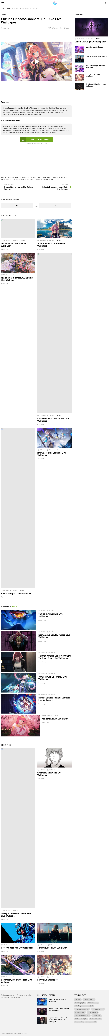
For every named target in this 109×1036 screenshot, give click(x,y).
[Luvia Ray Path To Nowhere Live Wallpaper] (54, 333)
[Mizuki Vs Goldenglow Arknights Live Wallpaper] (18, 263)
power (97, 1015)
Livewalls (80, 1012)
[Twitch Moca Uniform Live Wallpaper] (18, 228)
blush (18, 177)
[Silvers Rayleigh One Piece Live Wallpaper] (18, 965)
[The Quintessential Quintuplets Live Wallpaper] (18, 828)
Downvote (55, 205)
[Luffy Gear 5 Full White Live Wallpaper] (79, 77)
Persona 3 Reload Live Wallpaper (17, 948)
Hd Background (82, 1009)
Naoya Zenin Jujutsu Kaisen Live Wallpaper (59, 1009)
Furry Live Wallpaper (47, 980)
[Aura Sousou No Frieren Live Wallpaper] (54, 228)
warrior (80, 1022)
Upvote (17, 205)
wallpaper (55, 179)
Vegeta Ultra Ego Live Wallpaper (90, 42)
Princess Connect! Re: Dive (23, 179)
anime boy (90, 999)
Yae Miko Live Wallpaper (94, 47)
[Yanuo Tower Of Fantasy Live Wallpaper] (18, 683)
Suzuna (45, 179)
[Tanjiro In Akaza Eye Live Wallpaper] (18, 620)
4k (3, 177)
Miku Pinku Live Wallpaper (55, 719)
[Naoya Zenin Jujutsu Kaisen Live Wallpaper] (18, 641)
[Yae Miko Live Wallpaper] (79, 49)
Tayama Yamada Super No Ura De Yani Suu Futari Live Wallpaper (54, 657)
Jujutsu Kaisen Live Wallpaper (52, 948)
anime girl (80, 1003)
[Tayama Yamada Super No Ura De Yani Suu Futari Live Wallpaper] (18, 662)
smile (38, 179)
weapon (91, 1022)
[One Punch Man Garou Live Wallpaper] (79, 86)
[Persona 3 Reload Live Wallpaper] (18, 933)
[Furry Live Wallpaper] (54, 965)
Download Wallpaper (39, 140)
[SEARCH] (106, 3)
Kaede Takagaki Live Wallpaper (16, 593)
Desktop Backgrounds (84, 1006)
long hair (46, 177)
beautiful (10, 177)
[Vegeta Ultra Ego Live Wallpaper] (91, 27)
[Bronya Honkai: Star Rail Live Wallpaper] (54, 438)
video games (81, 1019)
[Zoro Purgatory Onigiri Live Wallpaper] (79, 68)
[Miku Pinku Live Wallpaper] (20, 725)
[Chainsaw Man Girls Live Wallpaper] (54, 758)
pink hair (6, 179)
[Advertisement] (40, 36)
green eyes (27, 177)
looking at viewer (59, 177)
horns (37, 177)
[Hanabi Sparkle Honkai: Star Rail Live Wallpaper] (18, 704)
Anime (22, 240)
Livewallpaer (98, 1009)
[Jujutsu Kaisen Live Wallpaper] (54, 933)
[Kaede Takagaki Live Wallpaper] (18, 508)
